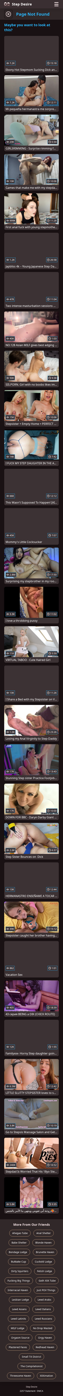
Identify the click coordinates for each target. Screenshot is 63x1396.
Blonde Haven (43, 1242)
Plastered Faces (18, 1347)
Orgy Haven (45, 1337)
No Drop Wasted (42, 1328)
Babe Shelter (19, 1242)
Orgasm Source (20, 1337)
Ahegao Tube (20, 1233)
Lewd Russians (43, 1318)
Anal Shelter (43, 1233)
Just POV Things (46, 1290)
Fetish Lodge (44, 1271)
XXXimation (46, 1375)
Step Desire (22, 4)
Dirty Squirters (19, 1271)
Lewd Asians (19, 1309)
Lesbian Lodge (20, 1299)
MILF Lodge (17, 1328)
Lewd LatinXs (18, 1318)
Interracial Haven (18, 1290)
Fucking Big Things (19, 1280)
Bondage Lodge (18, 1252)
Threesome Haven (20, 1375)
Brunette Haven (45, 1252)
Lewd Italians (43, 1309)
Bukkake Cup (18, 1261)
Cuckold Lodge (43, 1261)
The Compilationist (31, 1366)
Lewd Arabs (44, 1299)
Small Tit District (31, 1356)
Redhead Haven (45, 1347)
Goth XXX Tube (47, 1280)
